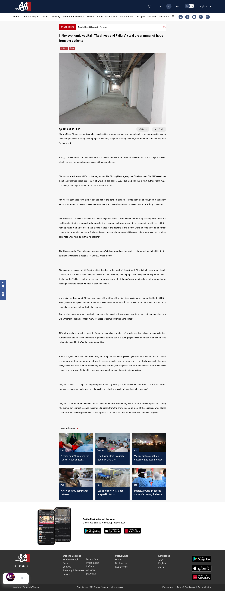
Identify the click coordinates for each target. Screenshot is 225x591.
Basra (72, 48)
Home (15, 16)
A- (160, 6)
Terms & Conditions (186, 587)
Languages (164, 555)
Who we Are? (168, 587)
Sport (100, 16)
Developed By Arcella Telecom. (26, 587)
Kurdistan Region (30, 16)
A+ (177, 6)
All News (151, 16)
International (126, 16)
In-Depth (140, 16)
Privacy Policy (204, 587)
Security (56, 16)
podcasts (164, 16)
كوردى (161, 566)
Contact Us (121, 563)
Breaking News (67, 27)
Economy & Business (73, 16)
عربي (161, 559)
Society (91, 16)
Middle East (111, 16)
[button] (163, 27)
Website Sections (72, 555)
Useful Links (121, 555)
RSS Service (121, 566)
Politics (45, 16)
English (162, 563)
